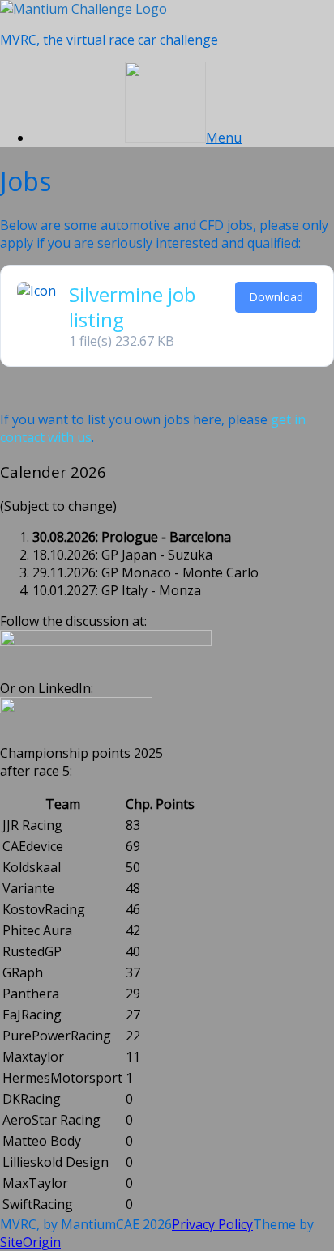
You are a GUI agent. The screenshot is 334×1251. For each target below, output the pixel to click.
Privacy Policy (212, 1224)
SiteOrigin (30, 1242)
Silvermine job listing (132, 307)
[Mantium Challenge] (83, 9)
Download (276, 296)
